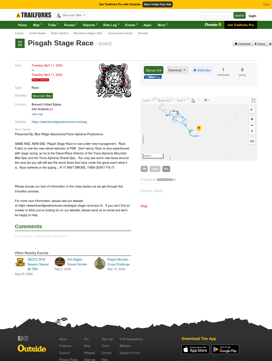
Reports (89, 25)
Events (130, 25)
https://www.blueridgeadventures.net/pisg (59, 122)
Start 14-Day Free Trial (157, 4)
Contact (64, 353)
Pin (166, 169)
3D (252, 141)
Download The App (199, 338)
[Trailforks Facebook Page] (20, 338)
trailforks (149, 179)
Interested (243, 44)
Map (36, 25)
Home (22, 25)
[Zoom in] (252, 119)
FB (144, 169)
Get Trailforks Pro (241, 25)
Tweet (155, 169)
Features (65, 346)
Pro (86, 339)
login (252, 16)
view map (37, 114)
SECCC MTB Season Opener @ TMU (32, 266)
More (161, 25)
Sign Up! (107, 339)
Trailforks (164, 180)
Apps (147, 25)
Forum (129, 353)
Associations (131, 339)
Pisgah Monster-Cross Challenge (118, 264)
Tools (105, 346)
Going (261, 44)
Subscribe (203, 70)
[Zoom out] (252, 125)
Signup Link (154, 70)
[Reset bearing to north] (252, 131)
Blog (87, 346)
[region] (199, 129)
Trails (52, 25)
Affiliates (125, 346)
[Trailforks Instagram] (25, 338)
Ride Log (110, 25)
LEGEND (143, 139)
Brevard (37, 104)
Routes (69, 25)
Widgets (89, 353)
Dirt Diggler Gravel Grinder (71, 264)
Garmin (107, 353)
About (63, 339)
